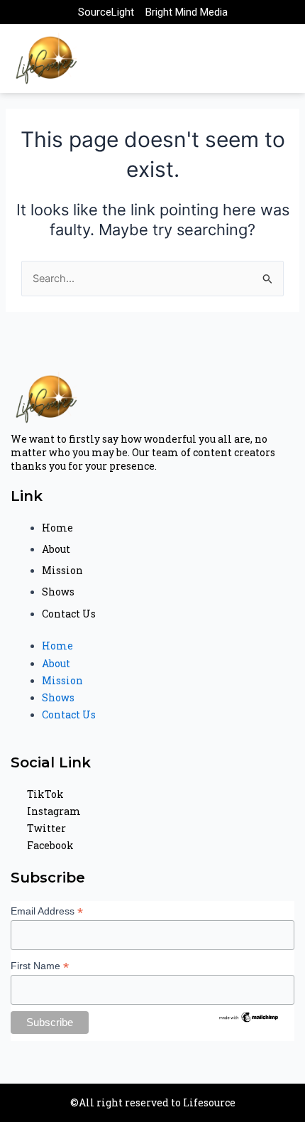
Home (57, 527)
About (56, 549)
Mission (62, 570)
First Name (40, 966)
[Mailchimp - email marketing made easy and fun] (249, 1016)
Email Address (47, 911)
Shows (58, 591)
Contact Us (69, 613)
